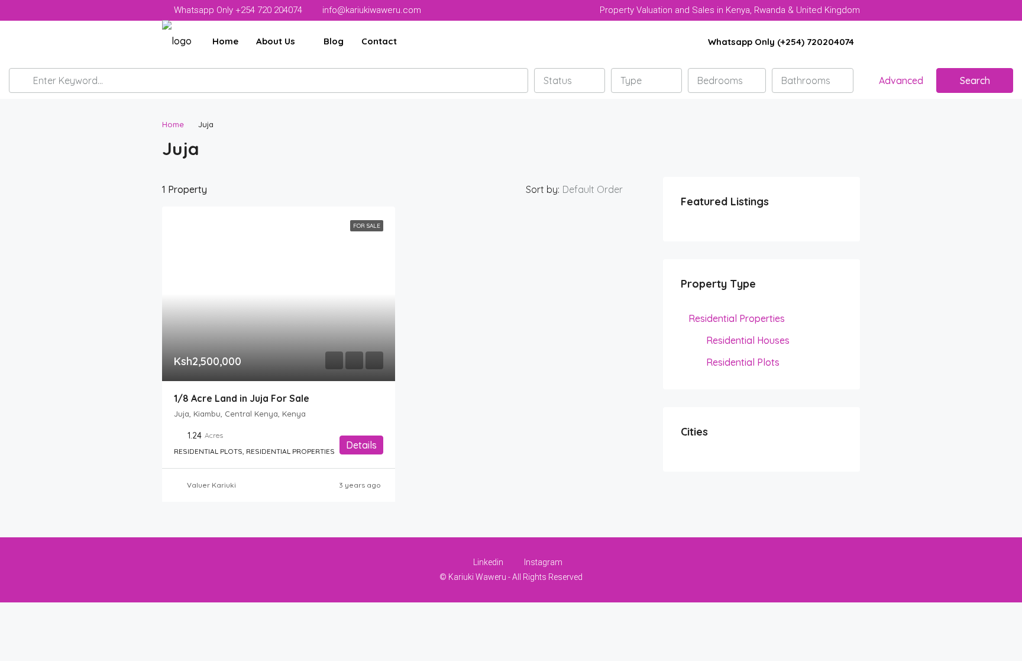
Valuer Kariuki (211, 485)
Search (975, 80)
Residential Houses (748, 340)
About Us (275, 41)
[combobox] (569, 80)
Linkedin (488, 562)
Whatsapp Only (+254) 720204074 (780, 41)
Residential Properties (736, 318)
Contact (379, 41)
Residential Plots (743, 362)
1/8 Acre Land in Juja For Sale (241, 398)
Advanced (900, 80)
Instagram (542, 562)
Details (361, 445)
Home (225, 41)
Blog (334, 41)
